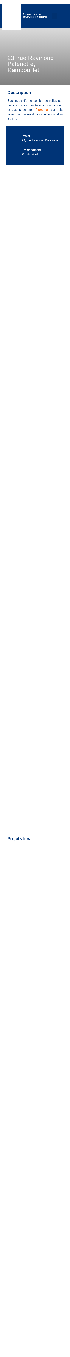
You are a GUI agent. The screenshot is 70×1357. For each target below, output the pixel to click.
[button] (54, 16)
